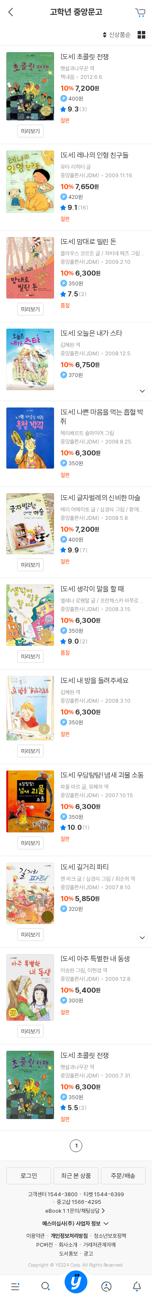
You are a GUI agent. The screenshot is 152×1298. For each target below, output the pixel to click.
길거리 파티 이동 (76, 902)
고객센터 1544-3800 (53, 1194)
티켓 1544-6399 (104, 1194)
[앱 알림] (136, 1286)
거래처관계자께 (99, 1244)
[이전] (9, 11)
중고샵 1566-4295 (79, 1201)
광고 (88, 1253)
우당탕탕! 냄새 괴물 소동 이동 (76, 809)
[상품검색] (45, 1286)
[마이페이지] (106, 1286)
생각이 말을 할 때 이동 (76, 623)
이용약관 (35, 1235)
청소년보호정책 (110, 1235)
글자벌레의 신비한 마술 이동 (76, 532)
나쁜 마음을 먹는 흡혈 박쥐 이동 (76, 444)
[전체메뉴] (15, 1286)
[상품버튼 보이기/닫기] (141, 392)
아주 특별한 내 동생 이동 (76, 996)
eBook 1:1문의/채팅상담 (72, 1210)
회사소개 (68, 1244)
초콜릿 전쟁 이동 (76, 94)
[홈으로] (76, 1286)
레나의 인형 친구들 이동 (76, 187)
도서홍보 (68, 1253)
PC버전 (44, 1244)
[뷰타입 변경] (142, 34)
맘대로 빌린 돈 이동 (76, 276)
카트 (141, 12)
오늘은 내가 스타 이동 (76, 361)
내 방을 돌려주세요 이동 (76, 716)
